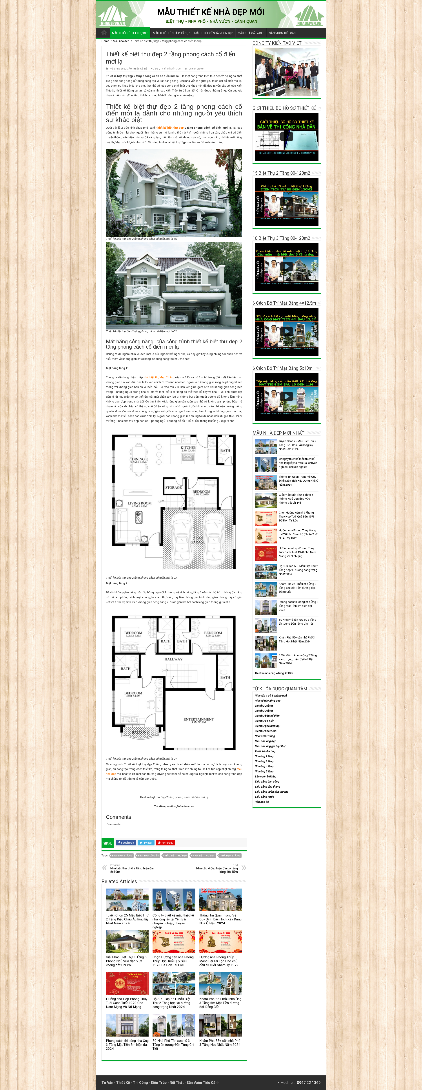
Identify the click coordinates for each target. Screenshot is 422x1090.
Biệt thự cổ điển (148, 855)
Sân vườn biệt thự (265, 776)
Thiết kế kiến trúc (170, 68)
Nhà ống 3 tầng (264, 761)
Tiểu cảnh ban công (267, 781)
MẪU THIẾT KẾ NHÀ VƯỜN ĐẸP (213, 33)
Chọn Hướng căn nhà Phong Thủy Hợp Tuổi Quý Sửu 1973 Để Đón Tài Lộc (173, 961)
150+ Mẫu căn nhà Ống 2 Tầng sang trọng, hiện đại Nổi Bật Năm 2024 (298, 659)
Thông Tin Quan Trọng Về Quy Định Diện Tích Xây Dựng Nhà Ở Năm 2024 (220, 919)
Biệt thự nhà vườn (265, 731)
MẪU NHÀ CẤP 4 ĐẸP (251, 33)
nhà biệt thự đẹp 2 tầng (159, 377)
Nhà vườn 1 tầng (265, 736)
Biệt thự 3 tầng (264, 710)
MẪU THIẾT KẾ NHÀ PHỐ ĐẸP (171, 33)
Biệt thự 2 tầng (122, 855)
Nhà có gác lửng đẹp (267, 700)
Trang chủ (104, 32)
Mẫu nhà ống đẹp (265, 741)
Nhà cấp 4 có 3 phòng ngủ (271, 695)
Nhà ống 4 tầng (264, 766)
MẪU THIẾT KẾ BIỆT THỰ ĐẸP (130, 33)
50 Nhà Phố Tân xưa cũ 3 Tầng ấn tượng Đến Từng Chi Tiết (173, 1045)
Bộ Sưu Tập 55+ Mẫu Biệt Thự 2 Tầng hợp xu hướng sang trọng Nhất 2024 (171, 1003)
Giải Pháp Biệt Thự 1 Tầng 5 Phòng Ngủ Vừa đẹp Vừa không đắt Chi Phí (126, 961)
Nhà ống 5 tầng (264, 771)
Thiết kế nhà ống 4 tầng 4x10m (274, 673)
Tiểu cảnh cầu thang (267, 786)
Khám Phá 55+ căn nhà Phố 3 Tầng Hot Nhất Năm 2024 (219, 1043)
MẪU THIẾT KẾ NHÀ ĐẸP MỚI (211, 12)
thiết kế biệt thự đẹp (170, 127)
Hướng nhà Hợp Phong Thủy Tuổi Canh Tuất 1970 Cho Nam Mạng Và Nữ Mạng (126, 1003)
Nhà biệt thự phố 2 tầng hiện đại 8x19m (132, 869)
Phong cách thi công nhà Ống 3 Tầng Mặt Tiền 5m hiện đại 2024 (127, 1045)
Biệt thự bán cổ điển (267, 715)
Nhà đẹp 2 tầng (230, 855)
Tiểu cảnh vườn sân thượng (271, 791)
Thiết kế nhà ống (265, 751)
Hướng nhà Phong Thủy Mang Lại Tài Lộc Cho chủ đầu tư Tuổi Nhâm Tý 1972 (218, 961)
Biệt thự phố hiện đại (267, 726)
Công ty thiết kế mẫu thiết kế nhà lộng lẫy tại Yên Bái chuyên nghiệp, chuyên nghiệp (173, 921)
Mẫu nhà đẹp (121, 41)
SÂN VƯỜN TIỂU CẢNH (283, 33)
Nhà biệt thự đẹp (204, 855)
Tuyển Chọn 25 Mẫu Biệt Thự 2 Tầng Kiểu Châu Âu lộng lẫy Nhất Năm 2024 (127, 919)
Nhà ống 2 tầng (264, 756)
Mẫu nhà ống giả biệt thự (270, 746)
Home (105, 41)
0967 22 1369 (309, 1082)
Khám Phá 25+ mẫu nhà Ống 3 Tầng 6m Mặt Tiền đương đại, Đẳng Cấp (220, 1003)
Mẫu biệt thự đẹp (176, 855)
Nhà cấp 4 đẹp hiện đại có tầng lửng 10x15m (217, 869)
